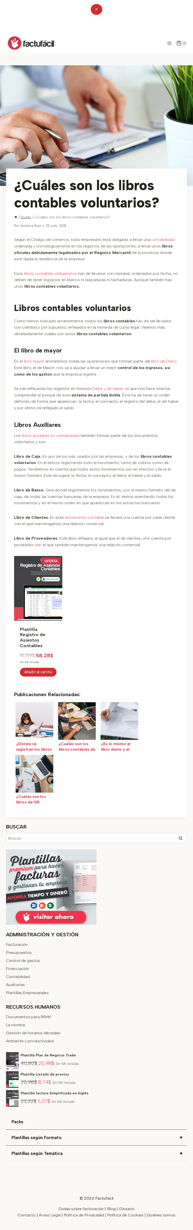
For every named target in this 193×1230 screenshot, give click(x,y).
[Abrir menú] (169, 43)
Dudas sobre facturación (81, 1208)
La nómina (15, 1024)
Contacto (27, 1215)
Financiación (17, 968)
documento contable (84, 517)
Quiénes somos (161, 1215)
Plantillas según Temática (97, 1153)
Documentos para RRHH (28, 1016)
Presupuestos (19, 952)
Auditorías (15, 984)
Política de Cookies (125, 1215)
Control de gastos (23, 960)
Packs (18, 1121)
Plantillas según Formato (97, 1138)
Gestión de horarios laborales (33, 1033)
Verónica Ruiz (30, 226)
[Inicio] (16, 217)
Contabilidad (18, 976)
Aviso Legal (50, 1215)
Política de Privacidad (84, 1215)
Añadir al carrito (38, 672)
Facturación (17, 944)
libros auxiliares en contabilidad (50, 435)
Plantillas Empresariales (27, 992)
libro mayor (34, 361)
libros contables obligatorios (50, 273)
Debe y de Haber (108, 388)
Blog (111, 1208)
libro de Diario (163, 361)
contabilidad (162, 239)
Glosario (126, 1208)
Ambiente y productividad (30, 1041)
